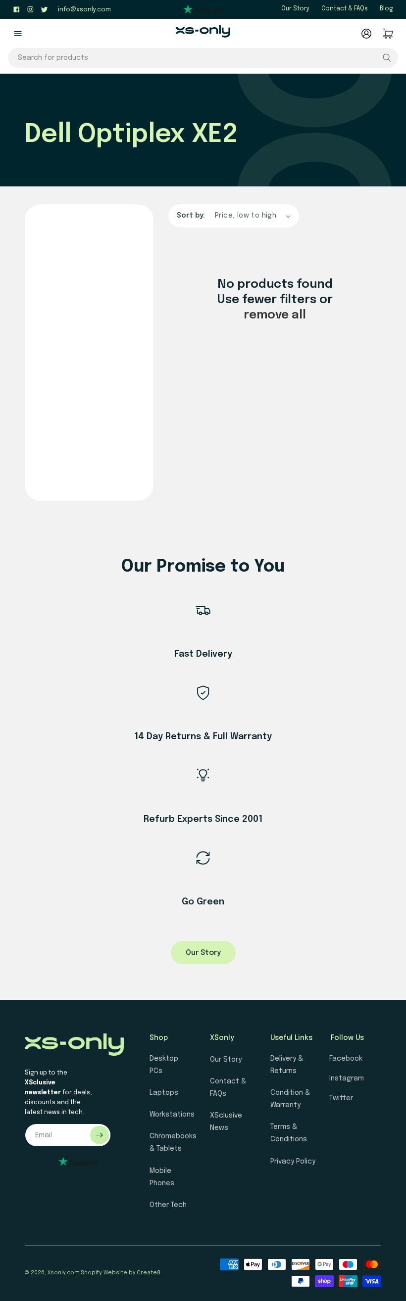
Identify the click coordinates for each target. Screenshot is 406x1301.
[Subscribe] (99, 1135)
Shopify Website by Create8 (120, 1273)
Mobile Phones (162, 1177)
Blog (386, 9)
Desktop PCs (164, 1065)
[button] (18, 34)
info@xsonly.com (84, 10)
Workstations (172, 1114)
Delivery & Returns (286, 1065)
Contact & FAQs (344, 9)
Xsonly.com (64, 1273)
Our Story (295, 9)
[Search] (387, 58)
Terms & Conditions (288, 1133)
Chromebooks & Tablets (173, 1142)
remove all (275, 315)
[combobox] (203, 58)
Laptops (164, 1092)
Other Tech (168, 1205)
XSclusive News (226, 1121)
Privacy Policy (292, 1161)
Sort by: (191, 215)
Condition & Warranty (290, 1099)
